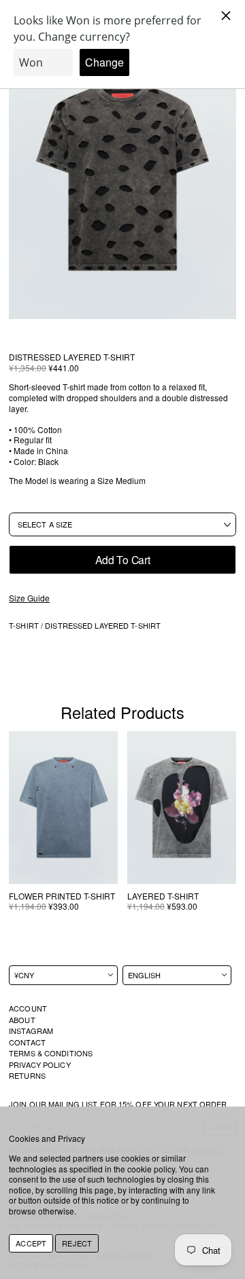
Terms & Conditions (51, 1053)
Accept (31, 1243)
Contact (27, 1042)
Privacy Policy (40, 1064)
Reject (77, 1243)
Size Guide (29, 598)
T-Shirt (25, 625)
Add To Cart (122, 559)
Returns (27, 1075)
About (22, 1019)
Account (28, 1008)
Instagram (31, 1030)
